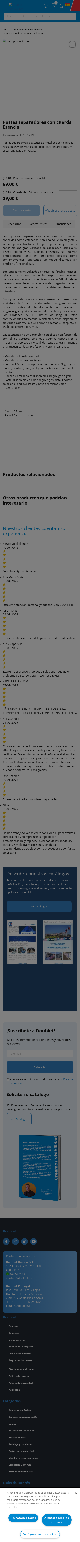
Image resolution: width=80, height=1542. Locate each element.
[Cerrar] (76, 1493)
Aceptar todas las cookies (56, 1520)
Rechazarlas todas (23, 1518)
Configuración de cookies (40, 1534)
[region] (40, 1514)
